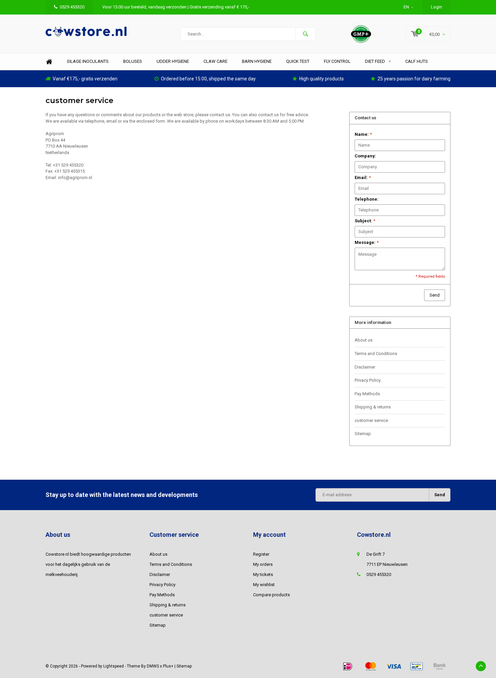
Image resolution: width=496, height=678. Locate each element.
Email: (363, 177)
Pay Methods (367, 393)
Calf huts (416, 61)
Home (49, 61)
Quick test (297, 61)
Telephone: (367, 199)
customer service (371, 420)
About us (364, 340)
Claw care (215, 61)
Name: (363, 134)
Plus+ (168, 666)
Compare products (271, 594)
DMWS (153, 666)
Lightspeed (113, 666)
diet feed (375, 61)
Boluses (132, 61)
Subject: (365, 220)
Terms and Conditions (376, 353)
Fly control (337, 61)
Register (261, 554)
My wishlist (264, 584)
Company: (365, 155)
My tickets (263, 574)
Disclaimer (365, 367)
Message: (367, 242)
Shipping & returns (373, 406)
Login (436, 6)
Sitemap (363, 433)
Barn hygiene (257, 61)
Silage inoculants (88, 61)
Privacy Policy (368, 380)
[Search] (305, 34)
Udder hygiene (173, 61)
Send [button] (435, 295)
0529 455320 (72, 6)
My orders (263, 564)
